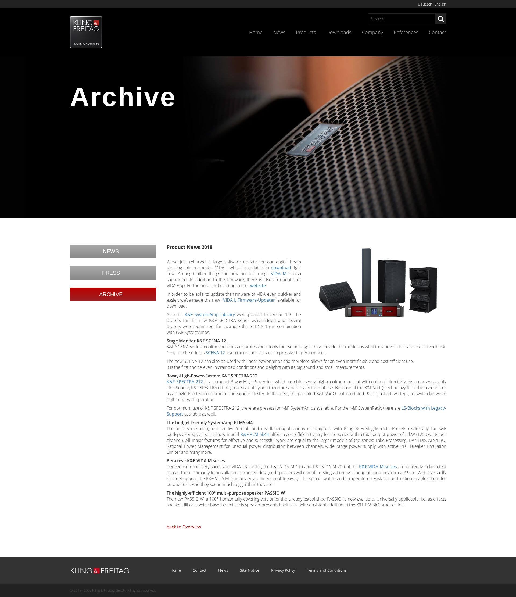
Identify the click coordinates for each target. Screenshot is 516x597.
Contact (437, 32)
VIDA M (278, 274)
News (279, 32)
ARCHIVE (111, 294)
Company (372, 32)
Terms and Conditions (327, 570)
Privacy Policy (283, 570)
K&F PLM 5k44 (255, 434)
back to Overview (184, 527)
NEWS (111, 251)
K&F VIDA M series (378, 467)
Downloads (339, 32)
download (281, 268)
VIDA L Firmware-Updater (249, 300)
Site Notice (249, 570)
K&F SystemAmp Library (210, 314)
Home (256, 32)
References (406, 32)
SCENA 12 (215, 353)
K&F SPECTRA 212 (185, 382)
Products (306, 32)
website (258, 285)
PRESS (111, 273)
